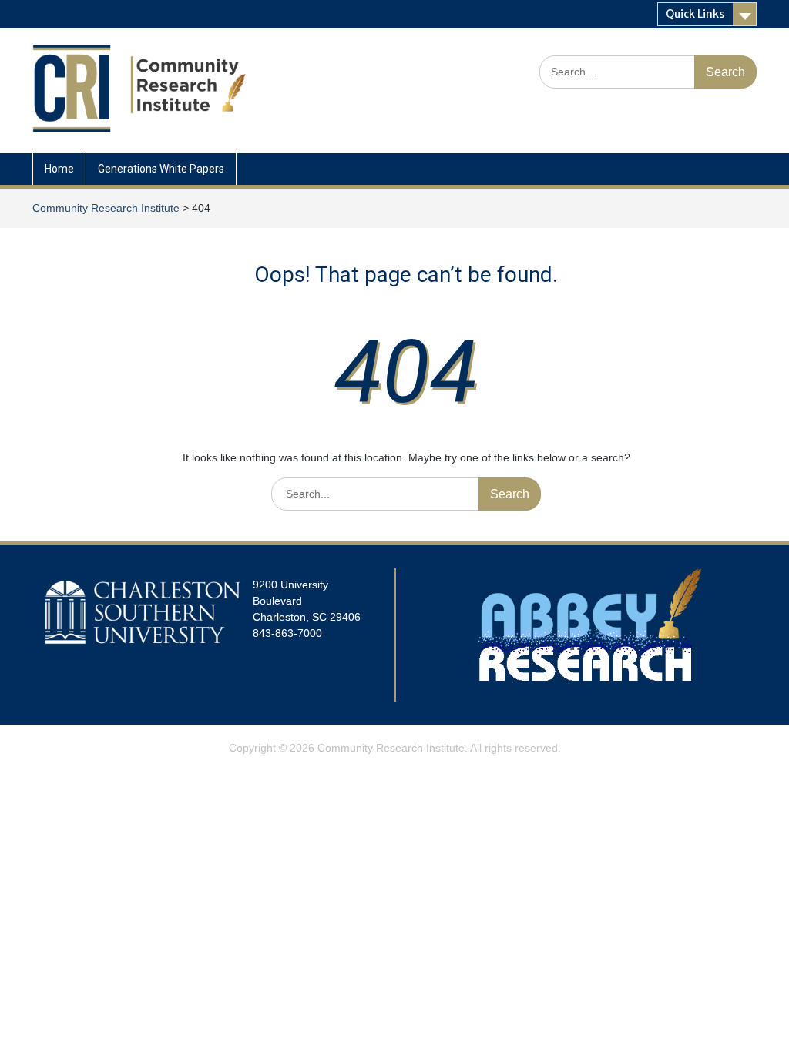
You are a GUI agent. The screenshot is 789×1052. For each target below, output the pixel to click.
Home (59, 168)
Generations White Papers (161, 168)
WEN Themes (449, 768)
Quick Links (695, 14)
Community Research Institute (391, 748)
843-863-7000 (287, 633)
